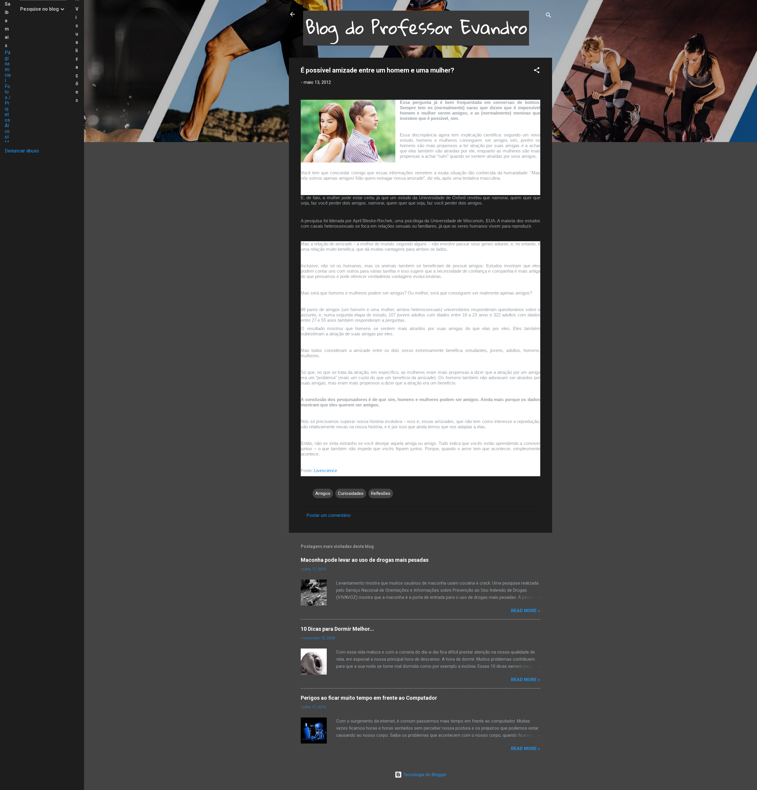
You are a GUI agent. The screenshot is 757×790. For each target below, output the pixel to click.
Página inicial (8, 66)
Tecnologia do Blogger (424, 774)
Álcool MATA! (7, 140)
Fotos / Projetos (8, 103)
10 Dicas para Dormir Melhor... (337, 629)
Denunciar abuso (22, 151)
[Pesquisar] (548, 16)
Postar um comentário (329, 515)
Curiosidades (350, 493)
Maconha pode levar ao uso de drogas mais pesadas (364, 560)
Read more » (525, 610)
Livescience (325, 470)
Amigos (322, 493)
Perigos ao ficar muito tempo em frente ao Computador (369, 698)
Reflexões (380, 493)
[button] (536, 71)
